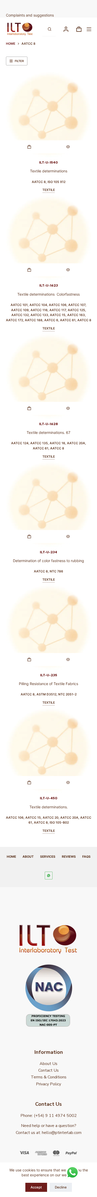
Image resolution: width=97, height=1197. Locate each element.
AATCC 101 (19, 305)
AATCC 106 (57, 305)
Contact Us (48, 1070)
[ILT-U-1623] (48, 237)
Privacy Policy (48, 1084)
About (28, 856)
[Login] (66, 29)
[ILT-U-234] (48, 504)
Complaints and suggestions (30, 15)
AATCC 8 (39, 182)
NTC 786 (56, 571)
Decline (61, 1187)
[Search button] (49, 29)
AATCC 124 (19, 443)
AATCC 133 (39, 315)
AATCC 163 (76, 315)
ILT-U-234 (48, 552)
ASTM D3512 (46, 694)
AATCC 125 (76, 310)
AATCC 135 (39, 443)
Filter (19, 61)
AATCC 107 (76, 305)
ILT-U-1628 (48, 424)
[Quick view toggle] (68, 146)
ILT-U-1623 (48, 285)
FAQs (86, 856)
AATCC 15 (57, 315)
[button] (29, 269)
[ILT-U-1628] (48, 376)
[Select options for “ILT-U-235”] (29, 659)
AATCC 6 (51, 320)
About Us (48, 1063)
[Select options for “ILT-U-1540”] (29, 146)
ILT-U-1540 (48, 162)
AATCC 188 (33, 320)
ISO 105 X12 (56, 182)
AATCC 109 (20, 310)
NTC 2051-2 (67, 694)
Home (11, 856)
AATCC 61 (68, 320)
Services (47, 856)
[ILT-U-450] (48, 750)
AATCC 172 (14, 320)
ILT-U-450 (48, 798)
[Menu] (89, 29)
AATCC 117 (57, 310)
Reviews (69, 856)
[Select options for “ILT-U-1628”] (29, 408)
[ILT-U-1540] (48, 114)
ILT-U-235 (48, 675)
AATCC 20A (76, 443)
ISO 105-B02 (59, 822)
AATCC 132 (20, 315)
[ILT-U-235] (48, 627)
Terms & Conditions (48, 1077)
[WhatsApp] (49, 875)
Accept (36, 1187)
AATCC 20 (50, 817)
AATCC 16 (57, 443)
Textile (48, 190)
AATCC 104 (38, 305)
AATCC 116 (39, 310)
